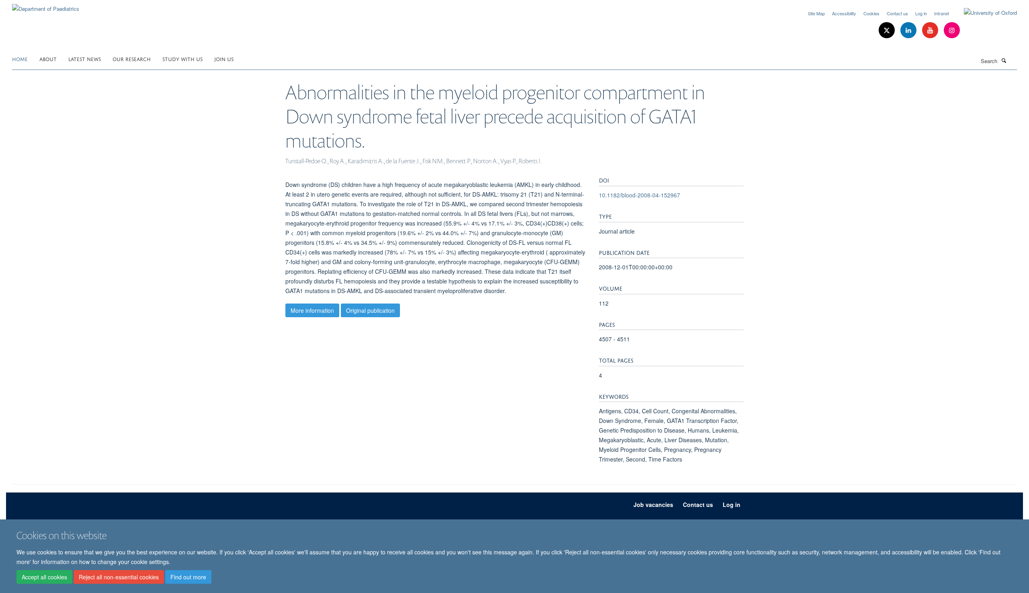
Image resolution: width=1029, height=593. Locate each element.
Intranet (941, 13)
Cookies (871, 13)
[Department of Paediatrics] (45, 6)
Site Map (816, 13)
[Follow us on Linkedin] (909, 30)
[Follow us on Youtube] (931, 30)
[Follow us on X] (887, 30)
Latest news (84, 58)
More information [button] (312, 310)
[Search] (1003, 60)
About (48, 58)
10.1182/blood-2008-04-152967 (639, 195)
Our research (132, 58)
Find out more (188, 577)
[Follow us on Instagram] (952, 30)
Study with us (182, 58)
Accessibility (844, 13)
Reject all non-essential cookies (119, 577)
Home (20, 58)
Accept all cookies (44, 577)
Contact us (897, 13)
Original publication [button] (370, 310)
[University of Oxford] (984, 13)
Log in (921, 13)
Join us (224, 58)
